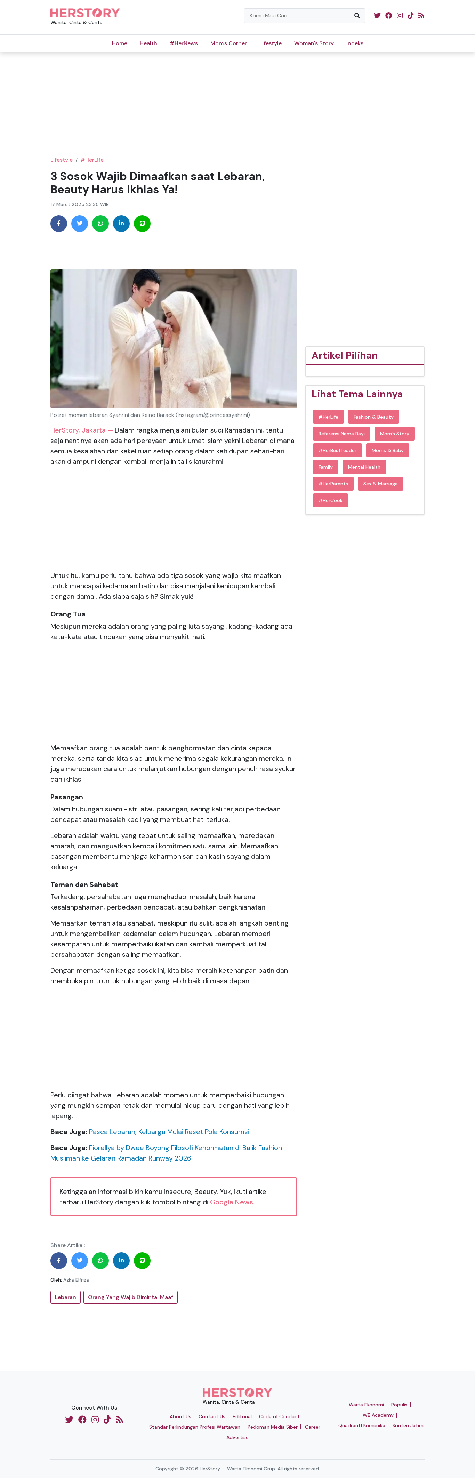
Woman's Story (314, 43)
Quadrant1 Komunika (361, 1425)
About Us (180, 1416)
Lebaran (65, 1297)
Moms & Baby (388, 450)
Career (312, 1427)
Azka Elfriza (76, 1280)
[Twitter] (79, 223)
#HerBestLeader (337, 450)
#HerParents (333, 483)
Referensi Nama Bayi (342, 433)
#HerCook (331, 500)
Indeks (354, 43)
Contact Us (212, 1416)
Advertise (237, 1437)
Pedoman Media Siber (273, 1427)
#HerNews (184, 43)
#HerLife (92, 159)
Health (148, 43)
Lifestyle (270, 43)
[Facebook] (58, 223)
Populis (399, 1405)
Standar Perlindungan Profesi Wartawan (194, 1427)
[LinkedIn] (121, 223)
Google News (231, 1201)
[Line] (142, 223)
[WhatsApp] (100, 223)
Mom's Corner (228, 43)
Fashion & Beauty (374, 417)
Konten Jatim (408, 1425)
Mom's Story (394, 433)
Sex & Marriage (380, 483)
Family (326, 467)
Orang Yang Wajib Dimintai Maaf (130, 1297)
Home (119, 43)
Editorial (242, 1416)
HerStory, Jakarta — (81, 430)
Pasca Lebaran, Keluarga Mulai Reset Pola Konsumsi (169, 1131)
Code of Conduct (279, 1416)
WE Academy (378, 1415)
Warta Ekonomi (366, 1405)
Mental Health (364, 467)
